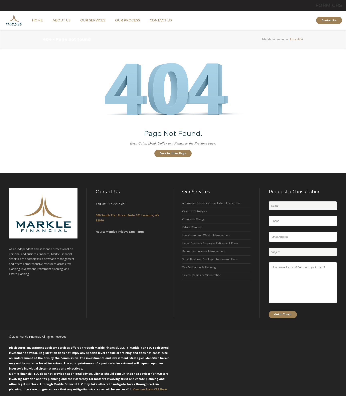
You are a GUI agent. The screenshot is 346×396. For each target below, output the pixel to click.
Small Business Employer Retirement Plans (210, 259)
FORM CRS (328, 5)
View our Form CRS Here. (150, 389)
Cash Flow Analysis (194, 211)
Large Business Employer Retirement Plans (210, 243)
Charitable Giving (193, 219)
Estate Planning (192, 227)
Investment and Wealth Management (206, 235)
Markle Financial (273, 39)
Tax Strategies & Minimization (201, 275)
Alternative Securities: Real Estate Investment (211, 203)
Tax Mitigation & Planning (199, 267)
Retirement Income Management (203, 251)
